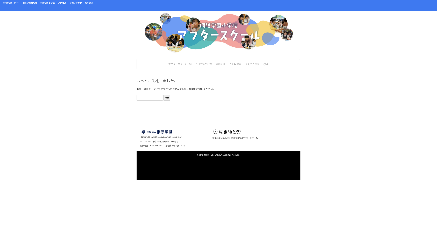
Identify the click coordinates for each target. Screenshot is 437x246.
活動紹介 (220, 64)
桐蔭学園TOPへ (11, 2)
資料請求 (89, 2)
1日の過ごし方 (204, 64)
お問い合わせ (75, 2)
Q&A (265, 64)
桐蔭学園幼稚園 (30, 2)
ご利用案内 (235, 64)
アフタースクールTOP (180, 64)
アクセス (62, 2)
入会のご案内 (252, 64)
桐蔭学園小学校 (47, 2)
